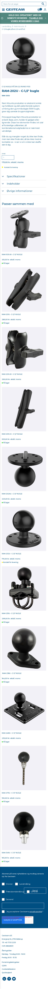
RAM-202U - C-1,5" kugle (11, 554)
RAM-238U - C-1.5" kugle (11, 673)
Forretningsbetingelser (10, 962)
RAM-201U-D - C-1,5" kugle (12, 434)
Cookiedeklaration (9, 969)
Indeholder (13, 183)
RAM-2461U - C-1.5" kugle (11, 733)
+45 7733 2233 (10, 942)
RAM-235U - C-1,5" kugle (11, 613)
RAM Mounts (19, 26)
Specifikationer (16, 176)
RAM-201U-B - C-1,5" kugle (12, 374)
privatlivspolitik (36, 912)
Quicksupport (7, 972)
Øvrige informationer (19, 190)
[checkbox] (7, 884)
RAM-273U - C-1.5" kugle (11, 793)
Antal (3, 154)
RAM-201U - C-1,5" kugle (11, 314)
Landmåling (6, 26)
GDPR (4, 966)
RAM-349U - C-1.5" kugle (11, 853)
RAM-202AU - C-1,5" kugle (12, 494)
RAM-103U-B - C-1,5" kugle (12, 254)
